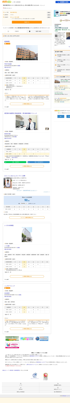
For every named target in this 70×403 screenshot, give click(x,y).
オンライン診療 (14, 175)
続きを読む (14, 157)
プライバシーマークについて (35, 378)
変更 (49, 12)
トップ (20, 385)
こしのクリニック (9, 286)
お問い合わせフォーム (31, 364)
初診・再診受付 (15, 162)
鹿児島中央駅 (7, 133)
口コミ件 (8, 43)
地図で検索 (38, 31)
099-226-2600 (7, 249)
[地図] (19, 65)
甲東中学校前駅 (8, 64)
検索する (26, 22)
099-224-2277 (7, 67)
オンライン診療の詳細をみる (27, 217)
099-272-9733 (7, 138)
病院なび (6, 1)
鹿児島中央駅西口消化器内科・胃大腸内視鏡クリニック (20, 113)
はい (61, 116)
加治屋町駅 (7, 293)
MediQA (20, 389)
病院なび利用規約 (20, 391)
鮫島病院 (7, 41)
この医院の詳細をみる (27, 103)
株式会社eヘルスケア (34, 356)
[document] (26, 74)
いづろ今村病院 (9, 225)
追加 (49, 14)
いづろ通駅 (7, 245)
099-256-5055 (7, 296)
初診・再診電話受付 (39, 162)
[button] (56, 36)
